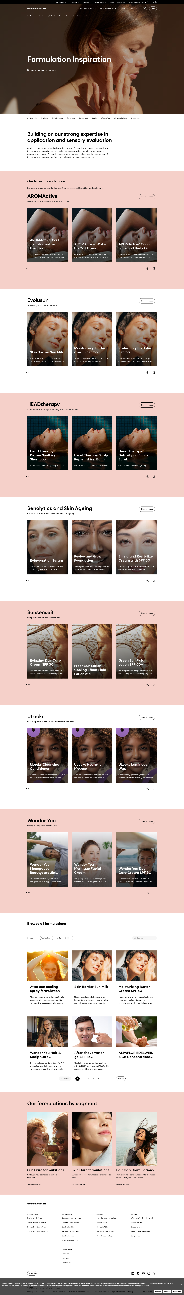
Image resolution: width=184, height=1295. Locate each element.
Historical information (105, 1231)
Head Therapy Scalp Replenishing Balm (91, 457)
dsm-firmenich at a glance (107, 1218)
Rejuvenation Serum (46, 560)
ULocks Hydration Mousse (89, 766)
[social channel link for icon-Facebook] (138, 1273)
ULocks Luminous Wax (133, 766)
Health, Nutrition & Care (36, 1227)
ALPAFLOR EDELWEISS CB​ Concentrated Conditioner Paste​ (136, 1055)
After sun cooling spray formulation (45, 989)
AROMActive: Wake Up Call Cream (90, 246)
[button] (145, 8)
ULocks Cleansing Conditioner (44, 766)
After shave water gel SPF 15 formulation (89, 1055)
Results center (102, 1222)
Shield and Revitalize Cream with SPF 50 (136, 558)
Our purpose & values (70, 1222)
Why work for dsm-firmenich (142, 1218)
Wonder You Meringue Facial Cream (87, 868)
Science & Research (70, 1240)
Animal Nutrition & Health (37, 1231)
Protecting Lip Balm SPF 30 (135, 350)
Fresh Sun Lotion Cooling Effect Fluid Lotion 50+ (90, 670)
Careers (134, 1214)
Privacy (87, 1286)
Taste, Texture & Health (36, 1222)
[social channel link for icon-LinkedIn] (132, 1273)
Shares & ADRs (102, 1227)
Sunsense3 (83, 118)
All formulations (120, 118)
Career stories (136, 1227)
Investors (99, 1214)
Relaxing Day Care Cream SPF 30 (45, 662)
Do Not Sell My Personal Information (105, 1286)
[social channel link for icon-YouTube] (143, 1273)
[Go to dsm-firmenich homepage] (36, 8)
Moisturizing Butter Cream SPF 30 (90, 350)
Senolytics (71, 118)
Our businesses (32, 16)
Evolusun (44, 118)
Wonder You (105, 118)
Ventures (65, 1254)
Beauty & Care (64, 16)
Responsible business (70, 1231)
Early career (136, 1236)
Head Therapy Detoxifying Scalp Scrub (133, 455)
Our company (67, 1214)
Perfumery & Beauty (49, 16)
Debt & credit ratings (104, 1236)
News (64, 1245)
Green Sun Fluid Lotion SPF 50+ (131, 662)
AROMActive (32, 118)
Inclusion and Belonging (140, 1231)
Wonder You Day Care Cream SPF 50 (135, 870)
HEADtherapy (57, 118)
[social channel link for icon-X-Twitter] (154, 1273)
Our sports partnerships (71, 1218)
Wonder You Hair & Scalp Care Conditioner (45, 1055)
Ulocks (94, 118)
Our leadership (68, 1227)
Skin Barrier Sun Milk (47, 352)
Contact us (66, 1263)
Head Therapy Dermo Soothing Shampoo (43, 455)
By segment (135, 118)
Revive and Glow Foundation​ (87, 558)
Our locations (67, 1249)
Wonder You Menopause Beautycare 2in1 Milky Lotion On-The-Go (47, 868)
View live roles (136, 1222)
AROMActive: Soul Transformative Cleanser (44, 244)
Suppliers (65, 1258)
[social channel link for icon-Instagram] (148, 1273)
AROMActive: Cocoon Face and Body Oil (136, 246)
